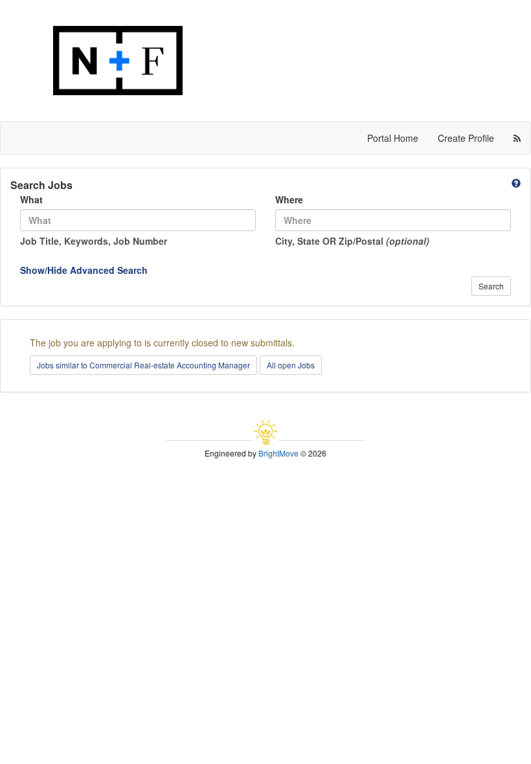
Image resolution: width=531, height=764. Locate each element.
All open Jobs (291, 364)
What (31, 199)
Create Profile (466, 137)
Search (491, 285)
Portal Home (392, 137)
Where (289, 199)
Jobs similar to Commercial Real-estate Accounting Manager (143, 364)
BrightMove (278, 452)
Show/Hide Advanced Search (84, 270)
